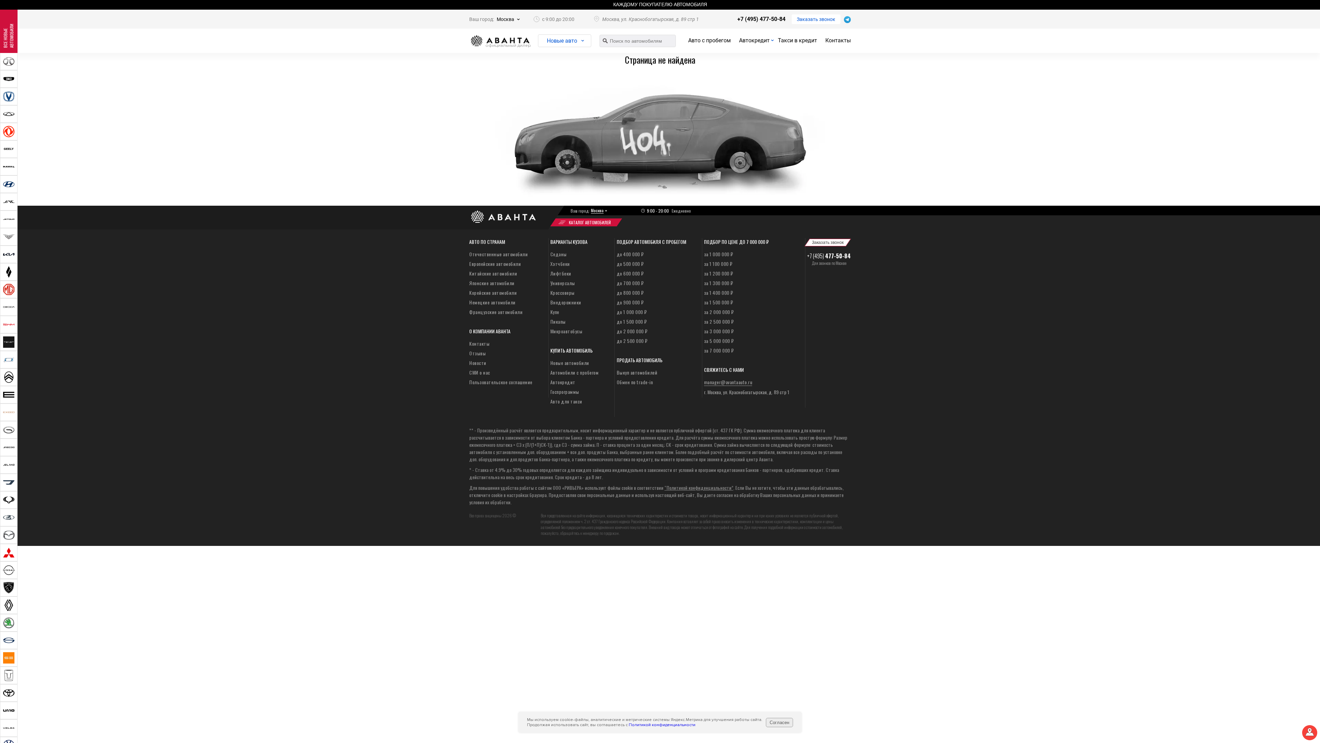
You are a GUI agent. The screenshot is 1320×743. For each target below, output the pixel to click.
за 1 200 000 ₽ (718, 273)
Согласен (779, 722)
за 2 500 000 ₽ (719, 321)
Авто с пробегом (709, 40)
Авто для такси (566, 401)
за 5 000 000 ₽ (719, 340)
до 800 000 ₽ (630, 292)
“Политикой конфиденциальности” (698, 487)
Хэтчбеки (560, 263)
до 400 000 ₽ (630, 254)
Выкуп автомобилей (637, 372)
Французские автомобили (495, 311)
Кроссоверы (562, 292)
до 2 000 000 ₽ (632, 331)
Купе (554, 311)
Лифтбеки (560, 273)
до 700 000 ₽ (630, 283)
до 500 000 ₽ (630, 263)
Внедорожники (565, 302)
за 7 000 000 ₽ (719, 350)
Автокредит (754, 40)
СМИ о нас (479, 372)
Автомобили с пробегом (574, 372)
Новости (477, 362)
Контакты (838, 40)
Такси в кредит (797, 40)
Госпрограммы (564, 391)
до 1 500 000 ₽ (632, 321)
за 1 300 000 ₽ (718, 283)
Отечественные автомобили (498, 254)
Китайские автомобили (493, 273)
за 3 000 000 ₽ (719, 331)
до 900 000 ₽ (630, 302)
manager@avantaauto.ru (728, 382)
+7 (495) (829, 256)
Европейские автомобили (495, 263)
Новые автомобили (569, 362)
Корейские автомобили (493, 292)
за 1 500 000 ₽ (718, 302)
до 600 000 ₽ (630, 273)
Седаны (558, 254)
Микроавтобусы (566, 331)
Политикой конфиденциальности (662, 725)
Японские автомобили (492, 283)
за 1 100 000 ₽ (718, 263)
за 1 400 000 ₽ (718, 292)
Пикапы (558, 321)
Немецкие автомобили (492, 302)
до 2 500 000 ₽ (632, 340)
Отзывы (477, 353)
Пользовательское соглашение (500, 382)
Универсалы (562, 283)
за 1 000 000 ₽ (718, 254)
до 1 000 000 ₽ (632, 311)
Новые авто (562, 40)
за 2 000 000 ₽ (719, 311)
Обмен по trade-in (635, 382)
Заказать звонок (816, 19)
